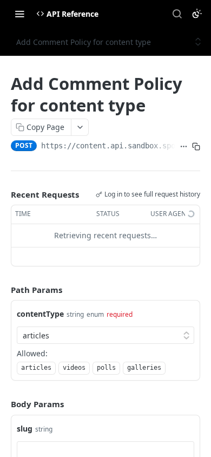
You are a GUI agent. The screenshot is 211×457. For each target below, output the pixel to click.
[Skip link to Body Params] (3, 404)
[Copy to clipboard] (196, 146)
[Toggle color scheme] (197, 13)
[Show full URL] (184, 146)
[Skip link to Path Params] (3, 289)
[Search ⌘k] (177, 13)
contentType (40, 314)
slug (24, 428)
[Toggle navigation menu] (19, 13)
